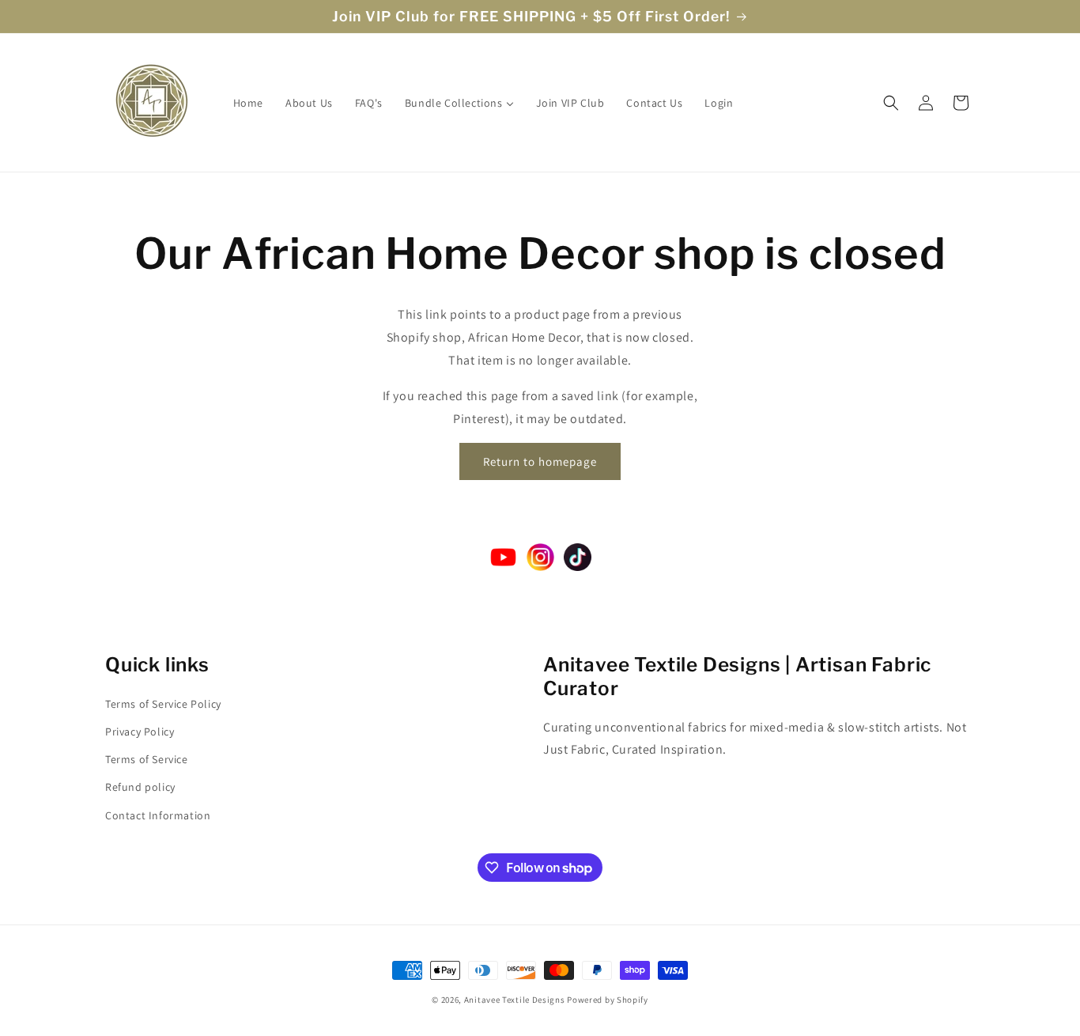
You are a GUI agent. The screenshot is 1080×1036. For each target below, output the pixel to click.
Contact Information (157, 815)
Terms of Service (146, 759)
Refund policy (140, 787)
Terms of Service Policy (163, 704)
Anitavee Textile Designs (514, 999)
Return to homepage (540, 461)
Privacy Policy (139, 731)
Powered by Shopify (607, 999)
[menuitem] (248, 102)
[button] (891, 102)
